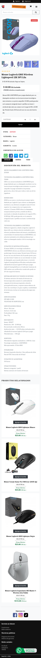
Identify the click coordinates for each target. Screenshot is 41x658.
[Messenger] (16, 155)
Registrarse (28, 1)
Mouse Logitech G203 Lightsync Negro (20, 536)
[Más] (35, 119)
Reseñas (18, 160)
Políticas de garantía (8, 638)
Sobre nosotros (6, 629)
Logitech (12, 141)
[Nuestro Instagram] (20, 615)
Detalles (7, 160)
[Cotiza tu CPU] (19, 6)
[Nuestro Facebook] (15, 615)
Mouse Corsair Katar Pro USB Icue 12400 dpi (20, 482)
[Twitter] (26, 155)
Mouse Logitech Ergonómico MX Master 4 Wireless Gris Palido (20, 592)
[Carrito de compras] (31, 7)
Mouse (15, 136)
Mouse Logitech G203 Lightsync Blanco (20, 427)
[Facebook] (11, 155)
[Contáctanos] (26, 650)
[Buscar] (35, 12)
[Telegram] (21, 155)
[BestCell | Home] (3, 7)
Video (28, 160)
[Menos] (25, 119)
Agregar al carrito (20, 422)
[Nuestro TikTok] (26, 615)
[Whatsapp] (6, 155)
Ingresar (17, 1)
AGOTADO (13, 132)
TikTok (4, 649)
